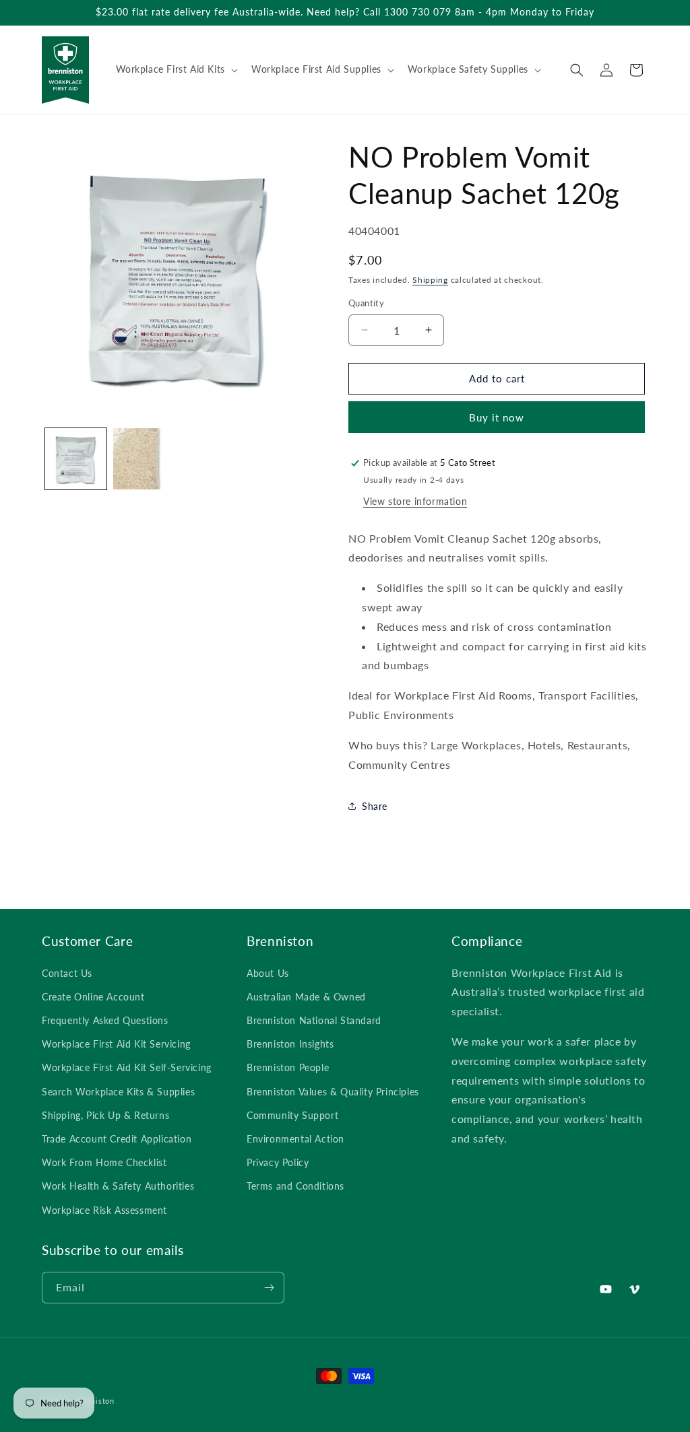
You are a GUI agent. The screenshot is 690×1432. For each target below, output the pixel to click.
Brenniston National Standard (314, 1020)
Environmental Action (295, 1139)
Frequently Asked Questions (105, 1020)
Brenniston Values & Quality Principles (333, 1091)
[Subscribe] (269, 1287)
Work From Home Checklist (104, 1162)
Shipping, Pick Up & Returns (105, 1115)
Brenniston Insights (290, 1044)
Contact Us (67, 973)
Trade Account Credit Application (116, 1139)
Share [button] (374, 806)
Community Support (292, 1115)
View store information (415, 501)
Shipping (430, 280)
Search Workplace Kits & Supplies (118, 1091)
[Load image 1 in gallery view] (75, 458)
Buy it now (496, 417)
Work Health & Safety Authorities (118, 1186)
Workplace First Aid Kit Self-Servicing (127, 1067)
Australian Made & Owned (306, 996)
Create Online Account (93, 996)
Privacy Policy (278, 1162)
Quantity (366, 303)
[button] (175, 69)
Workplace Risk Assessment (104, 1210)
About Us (268, 973)
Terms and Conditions (295, 1186)
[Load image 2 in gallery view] (144, 458)
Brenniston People (288, 1067)
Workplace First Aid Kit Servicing (116, 1044)
